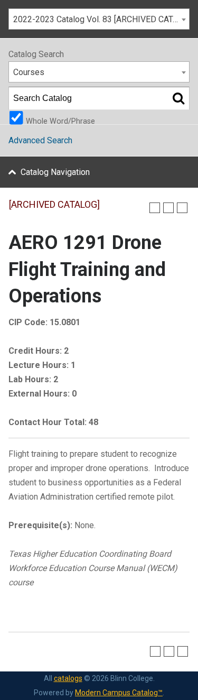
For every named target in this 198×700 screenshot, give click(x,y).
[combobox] (99, 19)
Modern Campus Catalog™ (119, 692)
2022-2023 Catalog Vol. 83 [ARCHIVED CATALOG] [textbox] (101, 19)
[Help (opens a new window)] (182, 207)
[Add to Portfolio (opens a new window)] (154, 207)
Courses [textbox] (28, 72)
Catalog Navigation (55, 172)
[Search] (178, 98)
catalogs (68, 678)
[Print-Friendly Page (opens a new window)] (168, 207)
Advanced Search (40, 140)
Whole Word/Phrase (60, 120)
